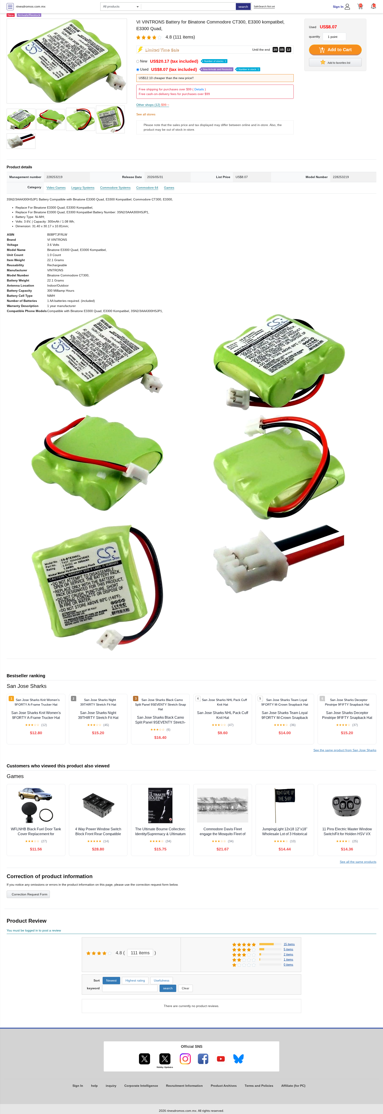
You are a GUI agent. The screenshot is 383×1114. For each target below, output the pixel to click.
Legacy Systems (82, 187)
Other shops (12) (152, 105)
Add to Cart (339, 49)
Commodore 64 (147, 187)
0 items (288, 964)
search (243, 6)
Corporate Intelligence (141, 1085)
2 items (288, 954)
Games (169, 187)
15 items (289, 944)
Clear (185, 988)
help (94, 1085)
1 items (288, 959)
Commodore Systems (115, 187)
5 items (288, 949)
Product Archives (224, 1085)
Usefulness (161, 980)
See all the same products (358, 862)
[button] (373, 6)
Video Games (56, 187)
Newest (111, 980)
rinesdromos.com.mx (30, 6)
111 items (140, 952)
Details (199, 89)
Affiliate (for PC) (293, 1085)
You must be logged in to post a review (34, 930)
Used (199, 69)
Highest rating (135, 980)
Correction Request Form (29, 894)
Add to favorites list (338, 62)
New (183, 61)
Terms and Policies (259, 1085)
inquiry (111, 1085)
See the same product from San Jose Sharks (344, 750)
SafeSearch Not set (264, 6)
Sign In (338, 6)
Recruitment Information (184, 1085)
